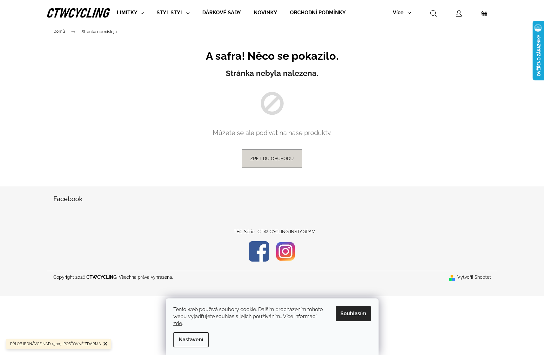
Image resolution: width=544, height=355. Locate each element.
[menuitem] (130, 12)
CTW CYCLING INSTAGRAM (286, 231)
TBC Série (244, 231)
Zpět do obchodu (272, 158)
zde (177, 323)
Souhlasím (353, 314)
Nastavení (191, 340)
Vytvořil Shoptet (474, 277)
